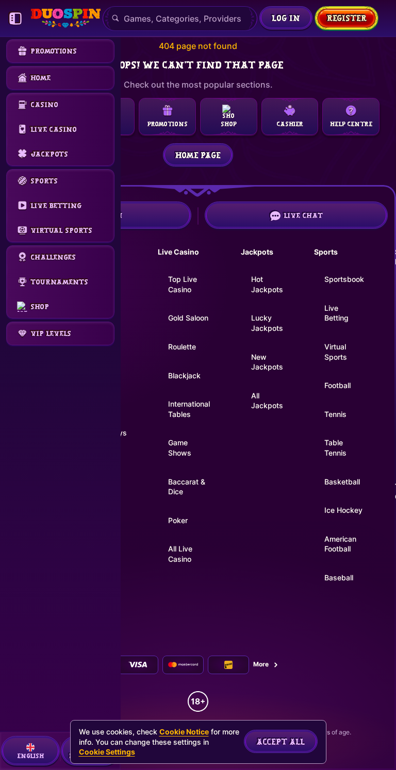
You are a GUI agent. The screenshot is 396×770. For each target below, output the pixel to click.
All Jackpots (267, 400)
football (337, 385)
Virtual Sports (335, 351)
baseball (338, 577)
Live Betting (336, 313)
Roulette (182, 346)
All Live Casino (180, 553)
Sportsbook (344, 279)
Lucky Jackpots (267, 322)
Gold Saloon (188, 317)
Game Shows (179, 447)
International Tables (189, 409)
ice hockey (343, 510)
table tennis (335, 447)
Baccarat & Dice (186, 486)
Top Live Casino (182, 284)
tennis (335, 414)
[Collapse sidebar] (15, 18)
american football (340, 544)
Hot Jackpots (267, 284)
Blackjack (184, 375)
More (261, 664)
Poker (178, 520)
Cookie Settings (107, 752)
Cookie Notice (184, 731)
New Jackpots (267, 362)
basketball (342, 481)
